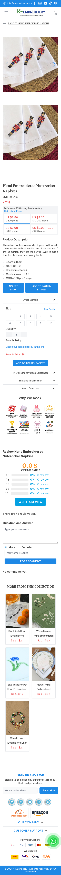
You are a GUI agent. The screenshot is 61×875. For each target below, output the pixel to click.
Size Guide (49, 309)
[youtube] (30, 802)
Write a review (30, 502)
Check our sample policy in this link (25, 346)
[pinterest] (48, 802)
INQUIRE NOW (13, 288)
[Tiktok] (50, 3)
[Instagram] (40, 3)
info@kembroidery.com (19, 3)
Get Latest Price (13, 211)
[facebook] (12, 802)
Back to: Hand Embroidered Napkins (28, 23)
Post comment (30, 561)
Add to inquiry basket (41, 288)
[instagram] (21, 802)
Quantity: (11, 328)
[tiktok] (39, 802)
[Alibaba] (55, 3)
